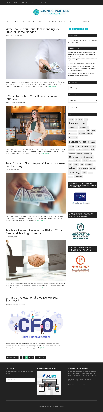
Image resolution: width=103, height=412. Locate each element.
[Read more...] (52, 86)
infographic (92, 146)
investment (86, 149)
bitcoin (80, 119)
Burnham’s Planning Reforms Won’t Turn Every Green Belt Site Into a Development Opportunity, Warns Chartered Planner (81, 68)
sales (70, 164)
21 (36, 357)
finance (91, 142)
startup (92, 168)
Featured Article (77, 141)
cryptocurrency (84, 127)
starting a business (83, 168)
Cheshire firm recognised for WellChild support (81, 63)
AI (76, 119)
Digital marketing (72, 133)
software (72, 168)
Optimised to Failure (74, 60)
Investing (79, 149)
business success (78, 123)
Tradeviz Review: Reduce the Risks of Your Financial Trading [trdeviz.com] (34, 232)
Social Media (88, 164)
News (70, 160)
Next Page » (42, 357)
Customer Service (73, 130)
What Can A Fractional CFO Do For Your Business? (32, 299)
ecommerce (82, 133)
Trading (84, 173)
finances (71, 146)
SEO (82, 164)
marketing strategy (86, 157)
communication (73, 127)
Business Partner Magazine (51, 12)
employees (73, 137)
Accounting (71, 119)
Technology (74, 172)
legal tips (79, 153)
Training (90, 172)
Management (88, 153)
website (70, 176)
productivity (77, 161)
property (85, 161)
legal (92, 150)
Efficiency (89, 133)
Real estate (92, 160)
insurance (71, 150)
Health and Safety (82, 146)
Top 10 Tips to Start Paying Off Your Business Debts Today (35, 164)
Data (88, 130)
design (93, 130)
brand (86, 119)
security (76, 164)
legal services (72, 153)
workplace (78, 177)
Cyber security (82, 130)
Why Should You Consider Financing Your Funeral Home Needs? (33, 30)
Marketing (73, 157)
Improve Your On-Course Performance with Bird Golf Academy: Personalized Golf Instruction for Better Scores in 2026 (81, 55)
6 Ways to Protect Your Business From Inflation (31, 97)
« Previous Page (11, 357)
